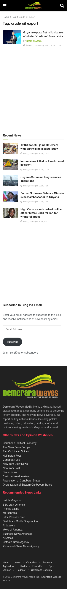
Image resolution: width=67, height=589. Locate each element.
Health (23, 566)
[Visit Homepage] (33, 5)
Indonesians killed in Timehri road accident (42, 163)
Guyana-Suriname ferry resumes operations (40, 179)
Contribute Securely (41, 570)
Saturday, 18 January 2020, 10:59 (40, 45)
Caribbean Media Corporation (20, 521)
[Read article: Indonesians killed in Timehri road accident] (10, 164)
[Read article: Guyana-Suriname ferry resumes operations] (10, 180)
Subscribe (12, 342)
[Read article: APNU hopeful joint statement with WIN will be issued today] (10, 148)
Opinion (7, 570)
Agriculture (8, 566)
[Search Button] (62, 5)
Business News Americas (17, 534)
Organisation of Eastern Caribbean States (27, 484)
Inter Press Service (14, 517)
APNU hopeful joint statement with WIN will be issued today (39, 146)
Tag (14, 16)
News (18, 562)
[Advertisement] (33, 93)
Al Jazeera (9, 525)
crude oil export (27, 16)
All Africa (8, 538)
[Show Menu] (4, 5)
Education (37, 566)
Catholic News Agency (16, 542)
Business (47, 562)
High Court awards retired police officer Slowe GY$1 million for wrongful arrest (41, 212)
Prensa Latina (11, 508)
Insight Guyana (12, 500)
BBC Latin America (14, 504)
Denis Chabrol (34, 41)
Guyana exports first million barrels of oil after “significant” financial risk (43, 34)
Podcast (21, 570)
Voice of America (13, 529)
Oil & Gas (31, 562)
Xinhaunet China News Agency (21, 546)
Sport (52, 566)
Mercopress (10, 513)
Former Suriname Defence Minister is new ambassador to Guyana (42, 195)
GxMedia (47, 576)
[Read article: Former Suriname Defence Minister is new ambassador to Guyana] (10, 196)
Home (6, 16)
